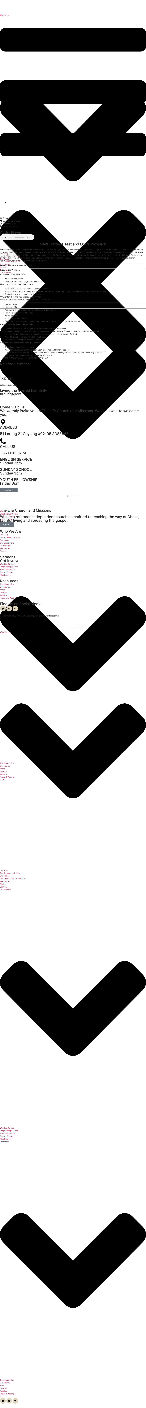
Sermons (7, 557)
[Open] (6, 202)
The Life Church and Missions (25, 510)
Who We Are (10, 531)
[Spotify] (22, 608)
